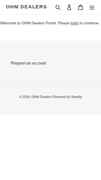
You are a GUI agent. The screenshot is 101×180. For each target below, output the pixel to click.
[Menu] (91, 7)
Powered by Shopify (67, 97)
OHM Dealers (26, 6)
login (75, 23)
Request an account (28, 63)
